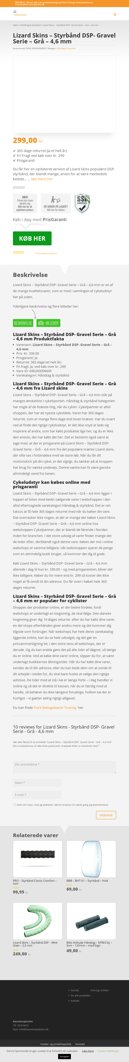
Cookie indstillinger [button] (108, 1051)
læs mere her (42, 179)
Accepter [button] (64, 1056)
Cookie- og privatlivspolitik (55, 1044)
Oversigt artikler (100, 990)
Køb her (32, 238)
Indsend (106, 815)
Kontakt (75, 1000)
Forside (75, 990)
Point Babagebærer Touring (55, 707)
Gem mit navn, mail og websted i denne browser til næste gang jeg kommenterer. (63, 804)
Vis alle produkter (81, 995)
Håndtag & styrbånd (30, 25)
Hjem (15, 25)
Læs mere (88, 1051)
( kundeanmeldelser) (46, 253)
